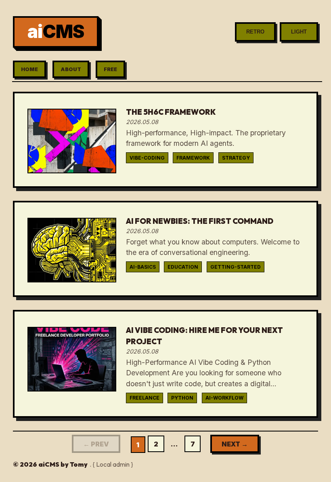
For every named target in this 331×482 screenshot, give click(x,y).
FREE (110, 69)
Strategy (236, 158)
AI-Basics (143, 267)
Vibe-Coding (147, 158)
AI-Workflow (224, 398)
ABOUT (71, 69)
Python (182, 398)
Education (183, 267)
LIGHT (299, 32)
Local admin (113, 464)
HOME (29, 69)
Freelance (144, 398)
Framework (193, 158)
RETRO (255, 32)
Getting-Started (235, 267)
